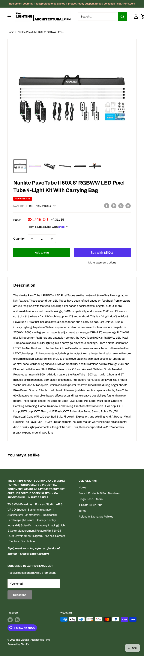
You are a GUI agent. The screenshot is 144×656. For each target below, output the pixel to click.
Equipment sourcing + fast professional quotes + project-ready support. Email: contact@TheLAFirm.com (72, 3)
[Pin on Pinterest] (113, 205)
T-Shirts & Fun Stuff (90, 504)
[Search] (122, 16)
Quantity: (19, 238)
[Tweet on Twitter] (121, 205)
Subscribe (19, 594)
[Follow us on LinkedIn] (17, 619)
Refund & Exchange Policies (96, 516)
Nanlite (18, 206)
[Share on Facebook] (106, 205)
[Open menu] (9, 16)
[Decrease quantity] (32, 239)
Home (11, 32)
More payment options (102, 262)
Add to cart (42, 252)
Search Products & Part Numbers (99, 493)
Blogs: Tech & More (91, 499)
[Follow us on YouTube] (10, 619)
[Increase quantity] (52, 239)
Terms (82, 510)
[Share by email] (128, 205)
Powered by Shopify (18, 644)
